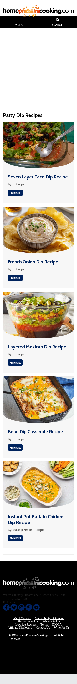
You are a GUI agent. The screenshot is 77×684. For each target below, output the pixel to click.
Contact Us (43, 627)
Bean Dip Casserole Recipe (35, 431)
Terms (44, 624)
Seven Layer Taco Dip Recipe (38, 177)
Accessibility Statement (49, 618)
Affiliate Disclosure (20, 627)
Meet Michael (22, 618)
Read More (15, 192)
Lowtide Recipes (26, 624)
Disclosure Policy (27, 621)
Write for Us (61, 627)
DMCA (57, 624)
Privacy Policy (51, 621)
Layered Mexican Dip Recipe (37, 347)
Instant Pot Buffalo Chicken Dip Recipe (35, 519)
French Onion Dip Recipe (33, 262)
